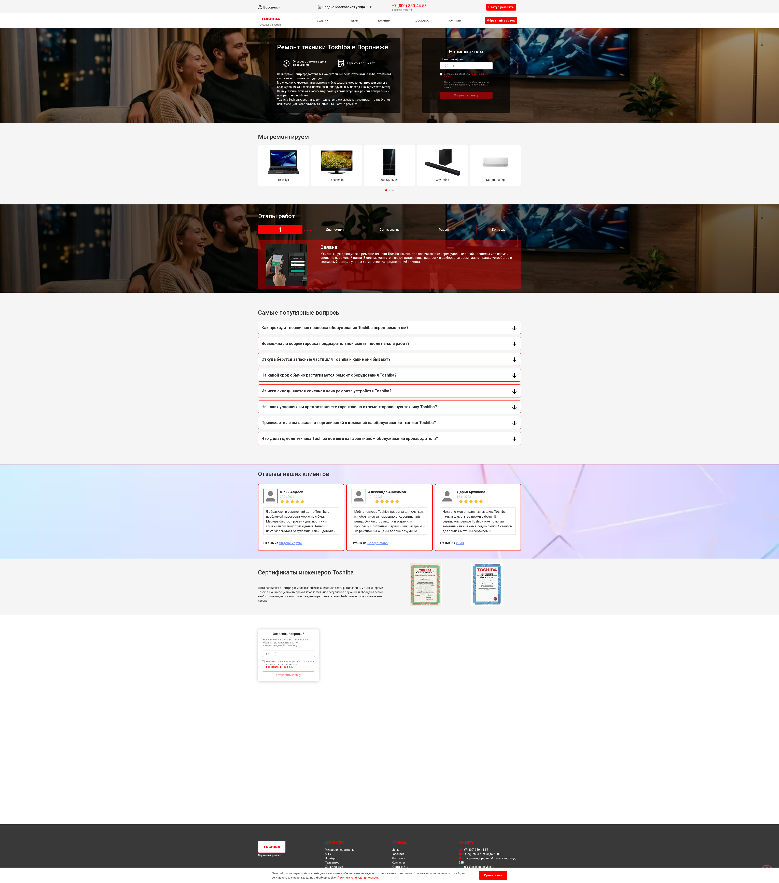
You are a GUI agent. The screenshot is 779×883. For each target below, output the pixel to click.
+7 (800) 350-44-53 (409, 5)
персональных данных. (279, 667)
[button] (386, 191)
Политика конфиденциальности (358, 877)
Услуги (321, 20)
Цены (354, 20)
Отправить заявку (466, 95)
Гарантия (384, 20)
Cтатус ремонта (501, 7)
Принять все (493, 875)
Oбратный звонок (501, 20)
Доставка (422, 20)
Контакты (455, 20)
